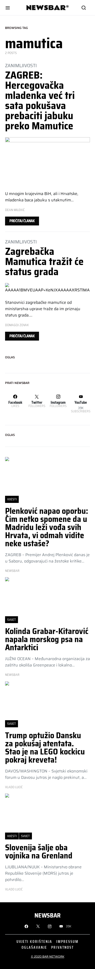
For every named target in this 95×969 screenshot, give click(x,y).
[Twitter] (38, 926)
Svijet (11, 619)
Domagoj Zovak (17, 325)
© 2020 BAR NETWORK (47, 956)
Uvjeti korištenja (34, 941)
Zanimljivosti (21, 65)
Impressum (67, 941)
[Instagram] (49, 926)
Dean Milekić (15, 210)
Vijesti (12, 499)
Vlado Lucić (14, 787)
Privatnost (62, 947)
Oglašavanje (34, 947)
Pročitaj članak (22, 221)
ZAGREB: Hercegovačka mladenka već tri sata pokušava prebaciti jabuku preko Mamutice (40, 100)
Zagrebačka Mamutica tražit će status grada (44, 261)
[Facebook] (26, 926)
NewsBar (12, 570)
